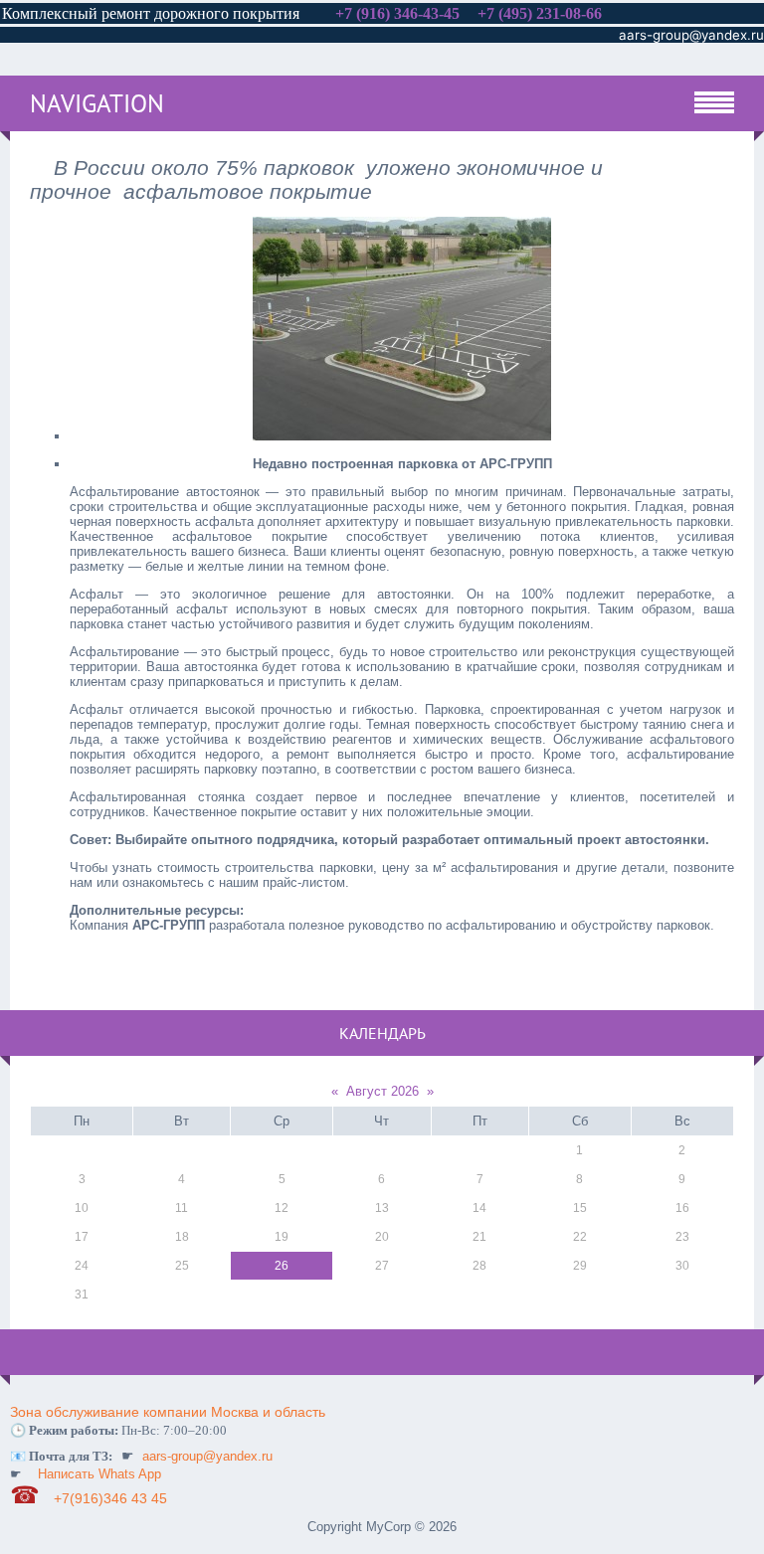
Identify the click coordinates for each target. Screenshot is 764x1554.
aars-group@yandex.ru (207, 1456)
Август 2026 (382, 1091)
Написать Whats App (99, 1474)
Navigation (97, 103)
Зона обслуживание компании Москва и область (167, 1412)
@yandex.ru (726, 35)
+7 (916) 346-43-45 (397, 13)
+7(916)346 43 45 (112, 1498)
